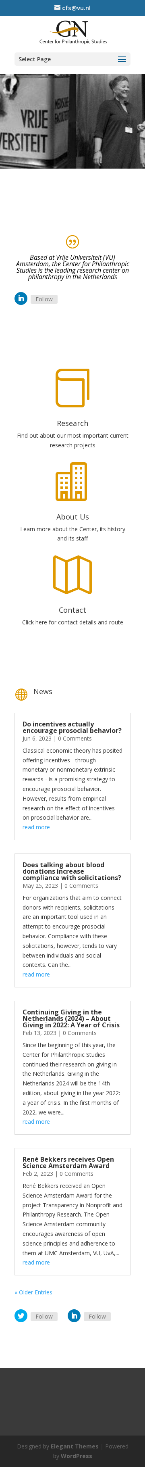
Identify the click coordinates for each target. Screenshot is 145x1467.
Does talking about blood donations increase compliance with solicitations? (72, 871)
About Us (72, 517)
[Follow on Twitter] (20, 1315)
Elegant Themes (75, 1446)
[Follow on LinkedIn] (20, 298)
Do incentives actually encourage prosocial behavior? (72, 727)
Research (72, 423)
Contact (72, 610)
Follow (44, 299)
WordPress (76, 1456)
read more (36, 827)
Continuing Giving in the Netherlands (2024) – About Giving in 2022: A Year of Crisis (71, 1018)
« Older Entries (33, 1292)
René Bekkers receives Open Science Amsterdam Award (68, 1162)
